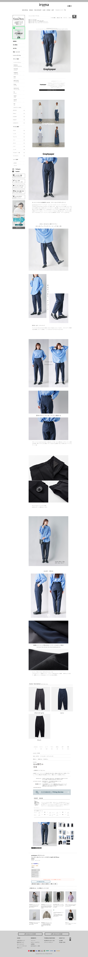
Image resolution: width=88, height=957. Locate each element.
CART (53, 10)
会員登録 (32, 944)
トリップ (15, 165)
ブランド (35, 21)
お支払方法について (21, 940)
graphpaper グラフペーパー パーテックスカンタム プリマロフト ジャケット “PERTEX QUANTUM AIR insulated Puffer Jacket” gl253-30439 (46, 924)
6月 (40, 20)
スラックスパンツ (45, 22)
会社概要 (61, 940)
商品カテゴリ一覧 (31, 19)
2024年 (38, 20)
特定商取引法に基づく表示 (49, 940)
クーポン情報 (53, 17)
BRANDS (31, 10)
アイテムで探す (16, 126)
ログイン (70, 17)
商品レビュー (19, 947)
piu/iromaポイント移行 (35, 945)
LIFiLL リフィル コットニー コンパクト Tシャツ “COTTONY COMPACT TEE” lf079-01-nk (70, 905)
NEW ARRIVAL (25, 10)
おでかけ (15, 162)
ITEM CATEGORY (37, 10)
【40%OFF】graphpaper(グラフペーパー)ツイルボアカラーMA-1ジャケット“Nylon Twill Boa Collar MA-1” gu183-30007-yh (58, 914)
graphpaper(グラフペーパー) (43, 21)
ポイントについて (20, 944)
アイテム (35, 22)
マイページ (65, 17)
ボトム (39, 22)
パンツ (42, 22)
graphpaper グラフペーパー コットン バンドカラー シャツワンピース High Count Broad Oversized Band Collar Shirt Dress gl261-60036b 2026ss (46, 906)
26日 (43, 20)
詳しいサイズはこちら (36, 807)
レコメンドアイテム (17, 55)
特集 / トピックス (16, 51)
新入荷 (35, 19)
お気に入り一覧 (59, 17)
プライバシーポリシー (48, 942)
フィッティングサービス (22, 945)
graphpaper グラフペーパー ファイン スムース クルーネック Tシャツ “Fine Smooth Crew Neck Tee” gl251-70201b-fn (34, 905)
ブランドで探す (16, 58)
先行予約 (15, 48)
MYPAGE (48, 10)
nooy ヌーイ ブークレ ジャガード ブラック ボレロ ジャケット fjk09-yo (70, 923)
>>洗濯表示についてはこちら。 (39, 770)
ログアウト (37, 942)
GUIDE (44, 10)
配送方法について (20, 942)
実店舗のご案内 (62, 942)
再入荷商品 (15, 44)
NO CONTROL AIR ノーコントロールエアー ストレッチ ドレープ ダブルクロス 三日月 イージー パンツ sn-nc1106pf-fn (58, 905)
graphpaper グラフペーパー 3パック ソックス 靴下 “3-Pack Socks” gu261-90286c (34, 923)
